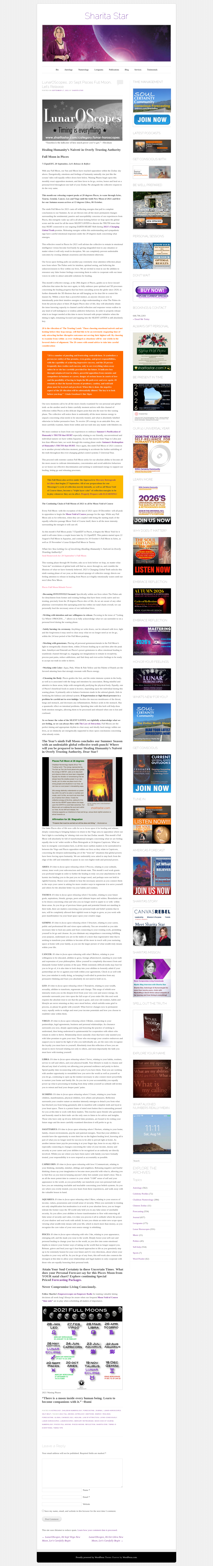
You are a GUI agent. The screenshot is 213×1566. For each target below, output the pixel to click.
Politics (136, 1241)
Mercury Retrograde (84, 1421)
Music (135, 1235)
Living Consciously (108, 1417)
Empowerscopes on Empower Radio (75, 1294)
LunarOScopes (66, 1421)
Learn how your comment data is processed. (98, 1530)
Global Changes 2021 (64, 1417)
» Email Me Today (141, 319)
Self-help (46, 1414)
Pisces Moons (78, 1424)
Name (86, 1490)
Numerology (83, 70)
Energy (98, 1414)
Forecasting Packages (66, 1280)
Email (86, 1497)
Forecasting (88, 1410)
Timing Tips (58, 1428)
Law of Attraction (91, 1417)
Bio (57, 70)
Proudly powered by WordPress (90, 1557)
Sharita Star (106, 16)
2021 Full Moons (66, 1414)
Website (86, 1504)
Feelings (107, 1414)
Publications (114, 70)
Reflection (90, 1424)
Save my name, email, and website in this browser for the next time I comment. (80, 1511)
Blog (127, 70)
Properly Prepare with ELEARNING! (99, 494)
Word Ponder (139, 1259)
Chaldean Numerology (72, 1410)
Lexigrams (98, 70)
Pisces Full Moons (62, 1424)
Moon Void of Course (76, 514)
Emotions (90, 1414)
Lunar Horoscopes (112, 1410)
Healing (78, 1417)
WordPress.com (130, 1557)
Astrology (68, 70)
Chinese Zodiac (140, 1205)
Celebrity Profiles (141, 1194)
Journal (99, 1410)
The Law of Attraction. (90, 724)
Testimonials (152, 70)
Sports (136, 1253)
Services (137, 70)
